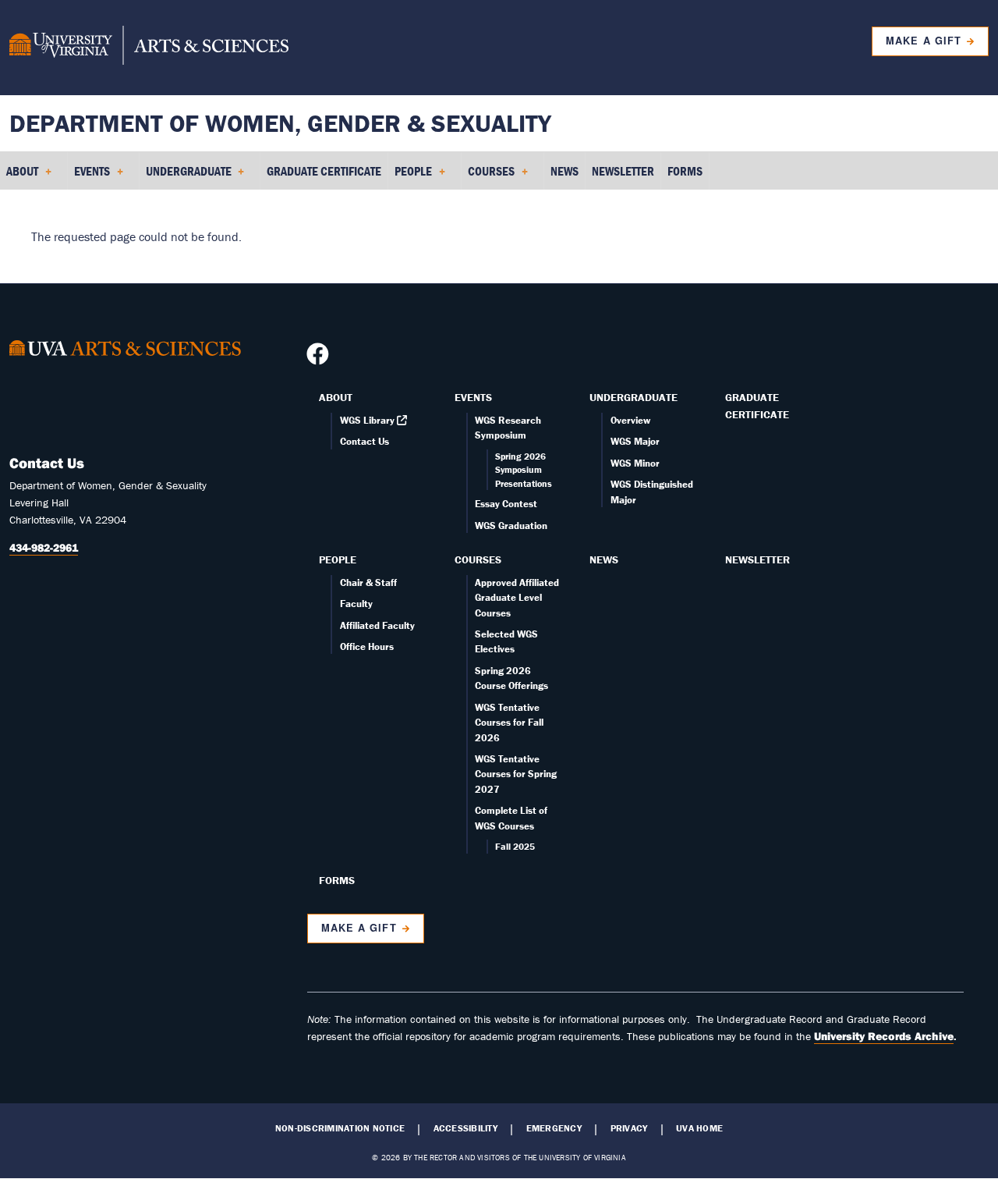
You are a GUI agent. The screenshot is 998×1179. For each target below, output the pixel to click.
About (335, 397)
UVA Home (699, 1128)
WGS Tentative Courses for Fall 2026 (509, 722)
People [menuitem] (410, 176)
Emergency (554, 1128)
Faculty (356, 603)
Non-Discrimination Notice (340, 1128)
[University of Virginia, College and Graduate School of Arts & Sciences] (148, 47)
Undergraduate (633, 397)
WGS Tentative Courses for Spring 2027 (516, 774)
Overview (630, 420)
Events (473, 397)
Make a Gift (923, 41)
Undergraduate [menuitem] (186, 176)
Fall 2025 (515, 846)
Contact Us (364, 441)
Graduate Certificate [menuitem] (324, 171)
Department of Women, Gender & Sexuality (280, 123)
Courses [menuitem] (488, 176)
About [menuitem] (19, 176)
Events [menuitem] (89, 176)
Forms (337, 880)
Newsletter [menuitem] (623, 171)
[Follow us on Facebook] (319, 358)
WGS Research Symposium (508, 428)
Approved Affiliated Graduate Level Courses (517, 598)
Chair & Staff (368, 582)
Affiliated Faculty (377, 625)
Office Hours (367, 646)
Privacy (629, 1128)
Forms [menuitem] (684, 171)
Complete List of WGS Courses (511, 818)
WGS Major (635, 441)
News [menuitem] (564, 171)
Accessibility (465, 1128)
